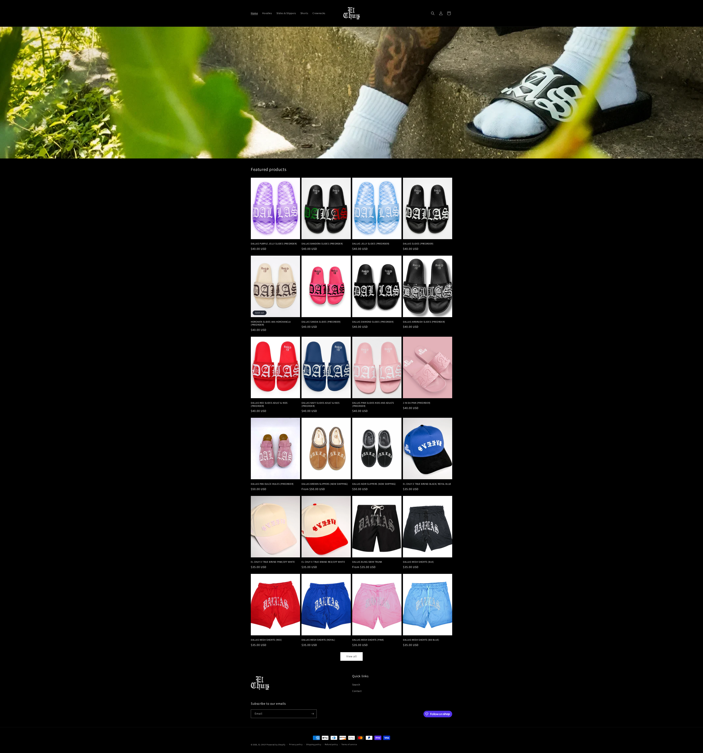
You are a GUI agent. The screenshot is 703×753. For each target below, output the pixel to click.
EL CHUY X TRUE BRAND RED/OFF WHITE (323, 561)
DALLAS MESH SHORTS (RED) (266, 639)
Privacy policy (296, 744)
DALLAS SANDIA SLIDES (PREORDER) (321, 321)
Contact (357, 691)
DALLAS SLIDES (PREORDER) (418, 243)
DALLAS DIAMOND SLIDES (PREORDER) (373, 321)
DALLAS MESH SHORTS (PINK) (368, 639)
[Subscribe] (312, 713)
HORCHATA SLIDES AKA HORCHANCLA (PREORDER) (271, 323)
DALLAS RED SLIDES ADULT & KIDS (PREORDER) (269, 404)
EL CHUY (262, 744)
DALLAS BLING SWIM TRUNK (367, 561)
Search (356, 684)
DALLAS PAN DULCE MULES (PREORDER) (272, 484)
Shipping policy (313, 744)
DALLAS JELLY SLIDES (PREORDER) (370, 243)
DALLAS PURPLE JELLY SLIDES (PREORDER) (274, 243)
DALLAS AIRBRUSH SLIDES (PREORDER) (424, 321)
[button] (433, 13)
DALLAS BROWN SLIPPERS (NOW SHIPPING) (325, 484)
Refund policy (331, 744)
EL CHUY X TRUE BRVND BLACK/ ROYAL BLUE (427, 484)
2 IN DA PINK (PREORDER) (416, 402)
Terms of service (349, 744)
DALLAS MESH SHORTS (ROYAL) (318, 639)
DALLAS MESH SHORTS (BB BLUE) (421, 639)
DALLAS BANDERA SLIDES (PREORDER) (322, 243)
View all (351, 656)
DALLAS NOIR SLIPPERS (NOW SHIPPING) (374, 484)
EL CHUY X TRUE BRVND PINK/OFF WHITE (273, 561)
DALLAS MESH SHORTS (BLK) (418, 561)
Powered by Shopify (276, 744)
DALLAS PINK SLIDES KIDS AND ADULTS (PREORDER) (373, 404)
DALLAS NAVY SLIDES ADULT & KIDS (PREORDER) (321, 404)
